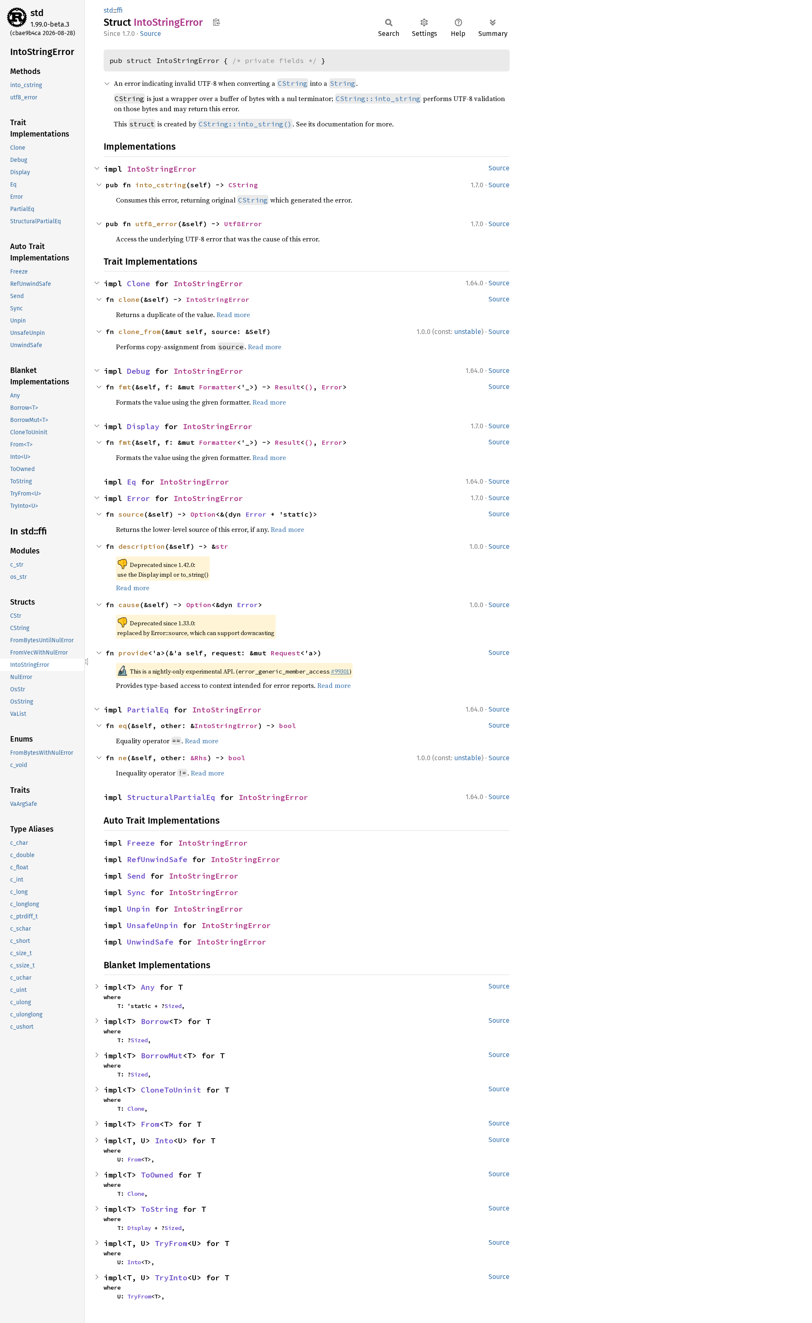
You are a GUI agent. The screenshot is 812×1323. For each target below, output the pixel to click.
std (37, 13)
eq (122, 725)
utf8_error (156, 223)
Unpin (138, 909)
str (222, 546)
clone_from (139, 331)
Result (287, 387)
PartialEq (148, 710)
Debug (138, 371)
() (308, 387)
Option (203, 514)
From (150, 1124)
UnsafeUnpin (152, 925)
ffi (120, 10)
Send (136, 876)
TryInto (171, 1277)
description (141, 546)
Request (285, 653)
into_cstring (160, 185)
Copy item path (216, 22)
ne (122, 757)
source (131, 514)
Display (143, 426)
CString (243, 185)
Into (164, 1140)
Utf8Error (243, 223)
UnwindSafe (150, 942)
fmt (124, 387)
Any (148, 987)
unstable (467, 332)
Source (150, 34)
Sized (173, 1006)
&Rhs (198, 757)
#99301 (340, 671)
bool (287, 725)
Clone (138, 283)
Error (332, 387)
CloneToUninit (171, 1090)
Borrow (155, 1021)
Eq (131, 482)
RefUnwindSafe (157, 859)
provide (133, 653)
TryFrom (171, 1243)
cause (129, 604)
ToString (159, 1209)
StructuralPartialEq (171, 797)
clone (129, 299)
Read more (233, 314)
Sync (136, 892)
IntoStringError (162, 169)
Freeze (141, 843)
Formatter (218, 387)
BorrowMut (162, 1055)
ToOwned (157, 1175)
